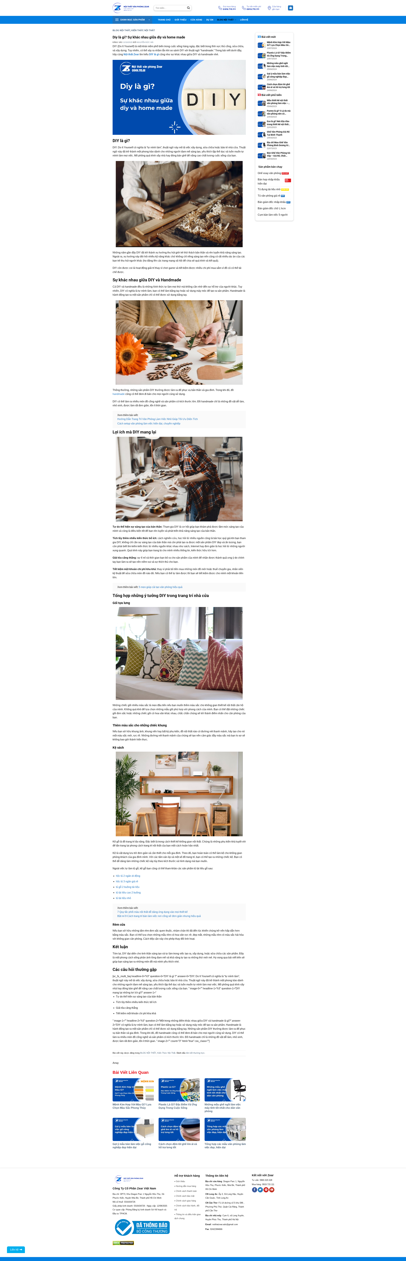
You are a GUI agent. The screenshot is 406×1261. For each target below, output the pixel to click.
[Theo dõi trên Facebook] (254, 1190)
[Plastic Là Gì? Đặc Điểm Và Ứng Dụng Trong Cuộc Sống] (179, 1089)
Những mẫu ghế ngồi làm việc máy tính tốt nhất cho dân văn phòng (223, 1108)
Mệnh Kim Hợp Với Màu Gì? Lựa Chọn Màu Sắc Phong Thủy (278, 44)
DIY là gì (154, 54)
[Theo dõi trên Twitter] (260, 1190)
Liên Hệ (244, 20)
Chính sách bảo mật (185, 1196)
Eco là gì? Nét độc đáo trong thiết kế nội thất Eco (278, 123)
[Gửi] (188, 8)
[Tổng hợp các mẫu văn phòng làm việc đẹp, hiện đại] (225, 1129)
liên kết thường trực (195, 1053)
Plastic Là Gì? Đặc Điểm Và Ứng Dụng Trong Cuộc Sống (279, 54)
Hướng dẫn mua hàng (186, 1186)
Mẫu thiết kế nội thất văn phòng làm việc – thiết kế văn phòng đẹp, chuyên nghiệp (278, 102)
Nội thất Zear (131, 54)
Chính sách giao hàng (186, 1201)
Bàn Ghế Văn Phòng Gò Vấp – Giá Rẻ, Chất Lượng (278, 154)
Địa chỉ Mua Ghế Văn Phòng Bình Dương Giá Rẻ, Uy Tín (278, 144)
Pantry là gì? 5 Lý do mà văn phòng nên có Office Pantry (279, 112)
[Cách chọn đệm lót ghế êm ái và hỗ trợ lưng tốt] (179, 1129)
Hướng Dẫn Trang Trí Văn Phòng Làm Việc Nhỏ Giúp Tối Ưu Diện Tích (157, 419)
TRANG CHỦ (164, 20)
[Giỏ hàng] (290, 8)
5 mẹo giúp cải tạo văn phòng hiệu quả (160, 587)
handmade (119, 394)
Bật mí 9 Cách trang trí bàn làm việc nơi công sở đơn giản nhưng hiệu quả (159, 916)
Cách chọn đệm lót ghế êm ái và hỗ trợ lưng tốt (278, 85)
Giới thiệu (180, 20)
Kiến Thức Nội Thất (143, 30)
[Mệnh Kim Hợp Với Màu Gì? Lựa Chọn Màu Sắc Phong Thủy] (133, 1089)
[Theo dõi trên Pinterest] (266, 1190)
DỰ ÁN (209, 20)
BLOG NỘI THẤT (225, 20)
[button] (132, 20)
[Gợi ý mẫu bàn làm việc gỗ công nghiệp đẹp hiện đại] (133, 1129)
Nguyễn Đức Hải (145, 42)
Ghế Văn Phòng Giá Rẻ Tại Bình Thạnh (278, 133)
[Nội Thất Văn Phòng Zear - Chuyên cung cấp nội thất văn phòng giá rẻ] (131, 8)
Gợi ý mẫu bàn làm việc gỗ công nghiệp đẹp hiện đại (278, 75)
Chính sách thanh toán (186, 1191)
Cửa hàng (196, 20)
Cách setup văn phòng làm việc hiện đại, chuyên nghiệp (148, 423)
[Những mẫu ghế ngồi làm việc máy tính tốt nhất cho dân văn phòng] (225, 1089)
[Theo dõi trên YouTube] (271, 1190)
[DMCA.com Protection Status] (123, 1242)
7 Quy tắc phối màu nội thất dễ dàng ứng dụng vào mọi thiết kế (152, 912)
